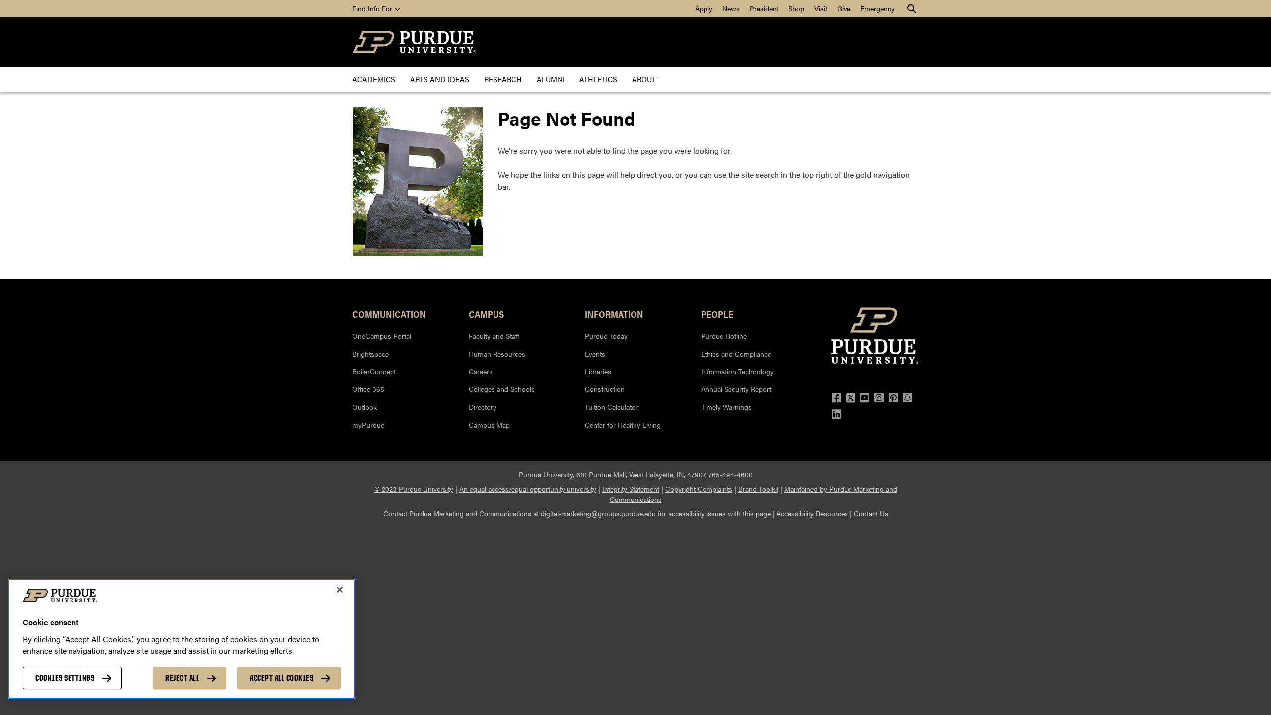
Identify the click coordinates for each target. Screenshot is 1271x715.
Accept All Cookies (281, 678)
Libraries (598, 371)
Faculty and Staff (494, 336)
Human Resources (497, 353)
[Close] (340, 590)
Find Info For (373, 8)
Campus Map (489, 424)
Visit (820, 8)
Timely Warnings (726, 407)
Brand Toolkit (758, 489)
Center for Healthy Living (623, 424)
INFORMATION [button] (614, 313)
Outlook (365, 407)
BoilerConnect (374, 371)
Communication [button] (389, 313)
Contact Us (871, 513)
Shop (796, 8)
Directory (482, 407)
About (644, 79)
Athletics (598, 79)
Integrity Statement (630, 489)
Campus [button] (486, 313)
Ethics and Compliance (736, 353)
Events (595, 353)
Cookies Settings (64, 678)
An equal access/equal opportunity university (527, 489)
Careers (481, 371)
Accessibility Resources (812, 513)
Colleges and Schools (502, 389)
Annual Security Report (736, 389)
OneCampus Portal (382, 336)
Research (503, 79)
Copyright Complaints (698, 489)
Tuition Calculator (611, 407)
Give (843, 8)
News (731, 8)
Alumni (551, 79)
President (764, 8)
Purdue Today (606, 336)
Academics (374, 79)
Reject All (182, 678)
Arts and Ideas (439, 79)
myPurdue (368, 424)
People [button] (717, 313)
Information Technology (737, 371)
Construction (605, 389)
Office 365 (368, 389)
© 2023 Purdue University (413, 489)
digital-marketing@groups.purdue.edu (598, 513)
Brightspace (371, 353)
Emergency (877, 8)
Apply (703, 8)
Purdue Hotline (724, 336)
